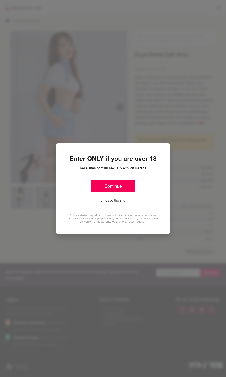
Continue (113, 186)
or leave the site (113, 200)
